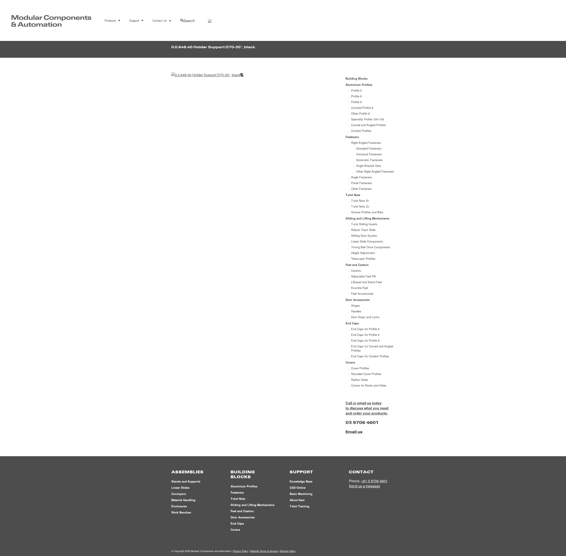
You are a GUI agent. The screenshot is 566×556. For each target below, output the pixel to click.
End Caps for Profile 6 (365, 335)
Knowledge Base (301, 481)
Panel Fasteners (361, 183)
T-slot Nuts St (360, 200)
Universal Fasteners (369, 154)
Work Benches (181, 512)
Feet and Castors (357, 265)
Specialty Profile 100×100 (367, 119)
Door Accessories (358, 300)
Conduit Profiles (361, 131)
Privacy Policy (240, 551)
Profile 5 (356, 90)
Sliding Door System (364, 235)
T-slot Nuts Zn (360, 206)
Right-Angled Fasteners (366, 142)
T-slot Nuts (353, 195)
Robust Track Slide (363, 230)
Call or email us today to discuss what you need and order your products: (367, 408)
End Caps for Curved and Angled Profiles (372, 348)
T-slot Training (299, 506)
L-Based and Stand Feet (366, 282)
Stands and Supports (185, 481)
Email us (354, 432)
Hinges (355, 305)
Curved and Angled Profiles (368, 125)
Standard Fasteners (368, 148)
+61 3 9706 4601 (374, 480)
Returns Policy (288, 551)
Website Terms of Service (264, 551)
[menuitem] (110, 20)
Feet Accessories (362, 293)
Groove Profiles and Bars (367, 212)
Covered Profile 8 (362, 108)
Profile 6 (356, 96)
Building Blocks (356, 78)
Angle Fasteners (361, 177)
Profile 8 (356, 102)
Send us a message (364, 486)
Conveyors (178, 494)
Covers (350, 362)
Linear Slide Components (367, 241)
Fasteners (352, 137)
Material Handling (183, 500)
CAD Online (298, 487)
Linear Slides (180, 487)
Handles (356, 311)
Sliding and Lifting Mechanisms (367, 218)
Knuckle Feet (359, 288)
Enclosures (179, 506)
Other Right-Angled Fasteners (375, 171)
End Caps (352, 323)
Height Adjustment (363, 253)
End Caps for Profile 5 (365, 329)
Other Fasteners (361, 189)
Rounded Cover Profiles (366, 374)
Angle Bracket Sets (368, 166)
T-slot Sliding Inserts (364, 224)
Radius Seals (359, 379)
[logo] (51, 20)
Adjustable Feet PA (363, 276)
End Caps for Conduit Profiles (370, 356)
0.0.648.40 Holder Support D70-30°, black (213, 47)
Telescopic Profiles (363, 258)
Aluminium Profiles (359, 85)
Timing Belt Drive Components (370, 247)
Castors (356, 270)
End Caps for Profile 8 (365, 340)
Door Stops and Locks (365, 317)
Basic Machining (301, 494)
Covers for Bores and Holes (368, 385)
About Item (297, 500)
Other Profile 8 (360, 113)
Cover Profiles (360, 368)
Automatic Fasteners (369, 160)
